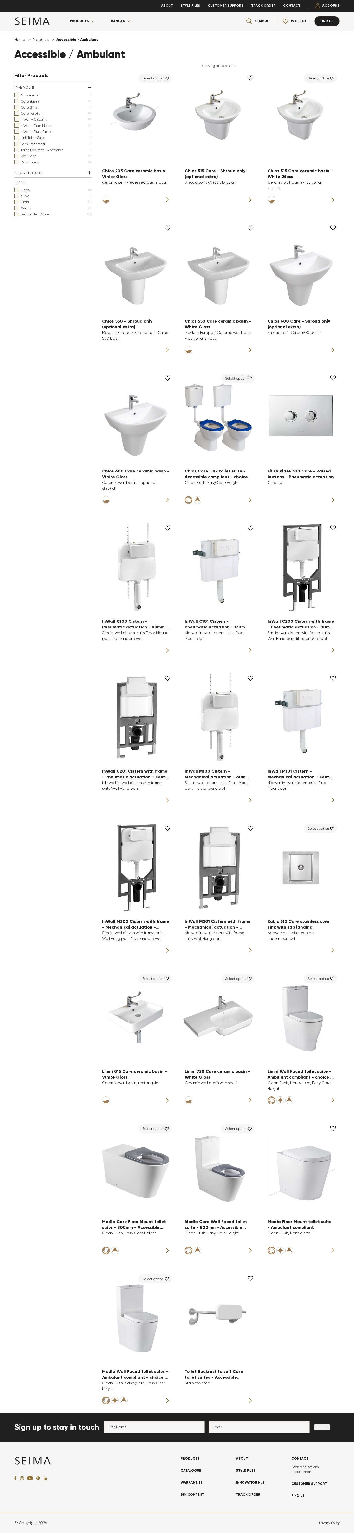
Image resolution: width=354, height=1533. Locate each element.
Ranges (118, 21)
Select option (153, 78)
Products (79, 21)
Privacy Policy (329, 1523)
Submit (322, 1427)
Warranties (192, 1483)
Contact (291, 6)
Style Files (190, 6)
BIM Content (192, 1495)
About (167, 6)
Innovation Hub (250, 1483)
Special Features (28, 173)
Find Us (298, 1496)
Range (19, 182)
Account (331, 6)
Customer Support (225, 6)
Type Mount (24, 87)
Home (19, 39)
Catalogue (191, 1470)
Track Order (263, 6)
